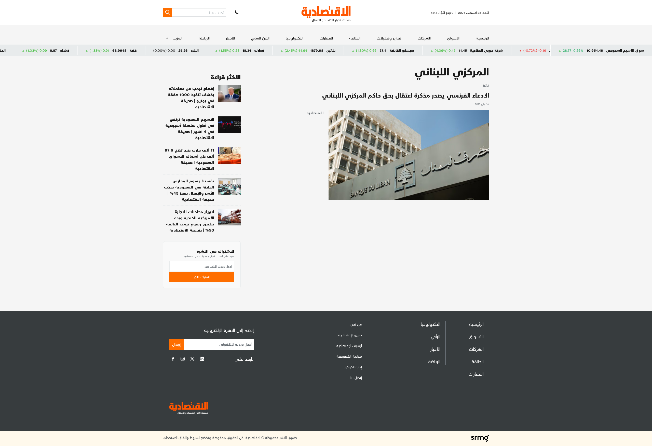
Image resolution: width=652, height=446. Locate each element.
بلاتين (350, 50)
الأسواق (453, 37)
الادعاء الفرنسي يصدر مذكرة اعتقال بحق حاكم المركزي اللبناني (405, 95)
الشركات (424, 37)
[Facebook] (173, 359)
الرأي (435, 336)
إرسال (176, 344)
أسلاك (279, 50)
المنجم (20, 50)
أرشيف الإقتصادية (349, 345)
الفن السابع (260, 37)
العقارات (326, 37)
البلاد (215, 50)
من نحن (356, 324)
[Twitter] (192, 359)
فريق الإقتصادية (350, 335)
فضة (153, 50)
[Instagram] (182, 359)
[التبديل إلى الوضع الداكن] (236, 12)
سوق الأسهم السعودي (625, 50)
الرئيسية (482, 37)
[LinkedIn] (202, 358)
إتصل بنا (356, 377)
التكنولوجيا (294, 37)
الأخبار (230, 37)
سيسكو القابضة (421, 50)
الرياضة (204, 37)
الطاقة (354, 37)
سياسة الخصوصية (349, 356)
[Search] (167, 12)
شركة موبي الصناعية (506, 50)
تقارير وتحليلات (389, 37)
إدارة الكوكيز (353, 367)
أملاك (84, 50)
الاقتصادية (314, 113)
